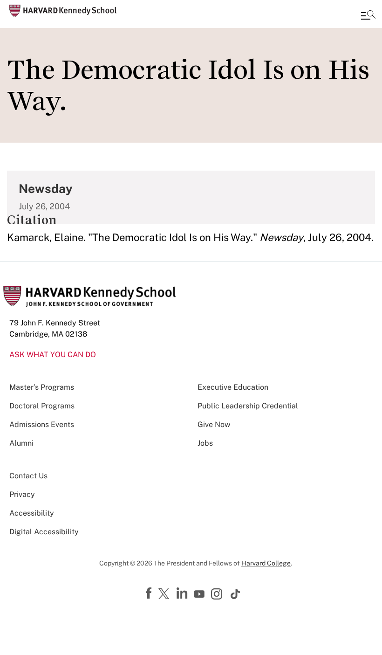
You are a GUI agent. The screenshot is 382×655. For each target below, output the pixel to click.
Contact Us (28, 475)
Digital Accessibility (44, 531)
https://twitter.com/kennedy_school (165, 594)
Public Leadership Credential (248, 405)
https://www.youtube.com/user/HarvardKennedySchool (200, 594)
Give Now (214, 424)
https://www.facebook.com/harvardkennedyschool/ (150, 593)
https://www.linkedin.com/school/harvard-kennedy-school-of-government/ (183, 593)
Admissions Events (41, 424)
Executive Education (233, 387)
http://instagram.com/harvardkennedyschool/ (218, 594)
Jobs (205, 443)
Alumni (21, 443)
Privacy (22, 494)
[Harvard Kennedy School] (62, 11)
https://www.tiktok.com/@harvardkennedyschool (236, 593)
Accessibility (31, 513)
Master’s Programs (41, 387)
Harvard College (266, 563)
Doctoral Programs (42, 405)
